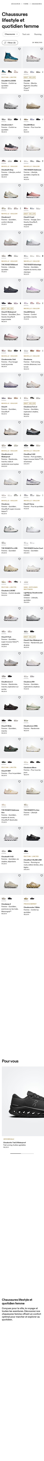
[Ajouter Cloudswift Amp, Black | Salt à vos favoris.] (19, 138)
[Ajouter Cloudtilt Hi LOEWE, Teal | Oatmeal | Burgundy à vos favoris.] (19, 49)
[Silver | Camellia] (10, 119)
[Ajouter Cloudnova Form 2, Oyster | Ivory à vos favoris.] (41, 375)
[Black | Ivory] (32, 397)
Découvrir (15, 4)
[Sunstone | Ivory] (38, 302)
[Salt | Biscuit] (3, 350)
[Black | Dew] (32, 761)
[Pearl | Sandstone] (10, 631)
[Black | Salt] (3, 160)
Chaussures (37, 4)
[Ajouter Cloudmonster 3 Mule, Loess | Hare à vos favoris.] (41, 875)
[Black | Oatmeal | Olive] (10, 71)
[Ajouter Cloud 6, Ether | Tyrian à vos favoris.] (19, 375)
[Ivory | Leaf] (26, 720)
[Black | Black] (16, 119)
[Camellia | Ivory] (32, 302)
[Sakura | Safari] (32, 350)
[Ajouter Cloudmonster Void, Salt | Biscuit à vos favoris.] (19, 327)
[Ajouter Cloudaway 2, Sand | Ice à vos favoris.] (19, 875)
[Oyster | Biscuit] (10, 397)
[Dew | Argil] (3, 255)
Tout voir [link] (26, 34)
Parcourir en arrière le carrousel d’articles (24, 1150)
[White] (26, 581)
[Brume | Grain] (3, 445)
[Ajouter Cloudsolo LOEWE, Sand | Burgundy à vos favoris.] (19, 559)
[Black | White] (10, 255)
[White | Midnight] (16, 255)
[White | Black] (32, 495)
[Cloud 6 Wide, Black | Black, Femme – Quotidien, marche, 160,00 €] (11, 706)
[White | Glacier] (38, 208)
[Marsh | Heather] (32, 71)
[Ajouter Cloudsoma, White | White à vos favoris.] (41, 327)
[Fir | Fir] (3, 761)
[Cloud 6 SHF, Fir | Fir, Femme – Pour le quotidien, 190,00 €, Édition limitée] (11, 747)
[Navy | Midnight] (3, 302)
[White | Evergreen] (3, 542)
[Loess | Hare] (26, 898)
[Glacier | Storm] (32, 208)
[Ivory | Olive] (32, 160)
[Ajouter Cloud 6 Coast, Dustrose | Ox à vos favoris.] (41, 185)
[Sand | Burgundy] (3, 581)
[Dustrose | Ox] (26, 208)
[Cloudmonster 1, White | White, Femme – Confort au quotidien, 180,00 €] (11, 105)
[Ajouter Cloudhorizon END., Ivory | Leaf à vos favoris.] (41, 697)
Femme (25, 4)
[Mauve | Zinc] (16, 302)
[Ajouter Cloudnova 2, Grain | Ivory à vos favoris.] (19, 185)
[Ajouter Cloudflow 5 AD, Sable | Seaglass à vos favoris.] (41, 422)
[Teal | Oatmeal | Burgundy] (3, 71)
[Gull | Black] (26, 850)
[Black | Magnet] (32, 445)
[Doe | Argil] (38, 350)
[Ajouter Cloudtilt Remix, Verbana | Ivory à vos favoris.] (41, 280)
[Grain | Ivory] (3, 208)
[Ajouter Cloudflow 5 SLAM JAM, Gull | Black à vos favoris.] (41, 828)
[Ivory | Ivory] (26, 761)
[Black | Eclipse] (10, 898)
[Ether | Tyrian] (3, 397)
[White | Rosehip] (38, 255)
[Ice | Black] (16, 495)
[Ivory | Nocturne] (26, 495)
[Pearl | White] (16, 720)
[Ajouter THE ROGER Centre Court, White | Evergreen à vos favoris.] (41, 519)
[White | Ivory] (38, 397)
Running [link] (37, 34)
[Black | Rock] (10, 850)
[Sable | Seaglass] (26, 445)
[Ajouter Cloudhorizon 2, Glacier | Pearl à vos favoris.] (19, 653)
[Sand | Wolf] (3, 631)
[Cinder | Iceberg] (38, 71)
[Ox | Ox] (10, 761)
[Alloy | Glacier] (32, 676)
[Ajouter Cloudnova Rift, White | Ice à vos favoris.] (41, 653)
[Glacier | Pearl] (3, 676)
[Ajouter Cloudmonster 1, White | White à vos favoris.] (19, 96)
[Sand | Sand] (16, 397)
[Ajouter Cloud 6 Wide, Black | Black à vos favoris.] (19, 697)
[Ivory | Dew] (3, 495)
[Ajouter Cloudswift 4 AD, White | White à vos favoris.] (19, 828)
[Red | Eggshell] (10, 581)
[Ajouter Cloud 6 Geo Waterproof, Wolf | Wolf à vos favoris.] (41, 608)
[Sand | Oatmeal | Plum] (16, 71)
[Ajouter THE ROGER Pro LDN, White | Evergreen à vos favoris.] (19, 519)
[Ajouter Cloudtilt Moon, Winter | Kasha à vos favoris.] (41, 96)
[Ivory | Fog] (26, 804)
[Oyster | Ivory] (16, 208)
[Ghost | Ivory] (16, 445)
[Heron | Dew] (26, 71)
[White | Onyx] (38, 160)
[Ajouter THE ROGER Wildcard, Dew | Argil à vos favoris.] (19, 232)
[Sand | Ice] (3, 898)
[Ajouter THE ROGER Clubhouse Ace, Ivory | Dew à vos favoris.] (19, 781)
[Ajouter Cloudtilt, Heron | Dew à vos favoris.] (41, 49)
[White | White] (3, 119)
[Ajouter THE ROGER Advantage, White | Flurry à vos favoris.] (41, 232)
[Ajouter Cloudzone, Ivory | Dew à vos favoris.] (19, 472)
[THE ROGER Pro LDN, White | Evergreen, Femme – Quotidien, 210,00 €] (11, 528)
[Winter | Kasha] (26, 119)
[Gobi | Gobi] (10, 302)
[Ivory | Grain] (38, 445)
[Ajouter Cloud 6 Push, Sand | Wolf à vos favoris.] (19, 608)
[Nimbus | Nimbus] (32, 119)
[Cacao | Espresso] (32, 898)
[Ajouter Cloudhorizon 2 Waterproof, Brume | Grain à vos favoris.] (19, 422)
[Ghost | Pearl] (10, 350)
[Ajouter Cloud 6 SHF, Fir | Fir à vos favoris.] (19, 739)
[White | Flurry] (26, 255)
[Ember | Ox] (16, 350)
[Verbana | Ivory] (26, 302)
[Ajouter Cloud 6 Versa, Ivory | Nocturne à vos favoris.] (41, 472)
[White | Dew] (26, 160)
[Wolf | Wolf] (26, 631)
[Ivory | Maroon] (10, 208)
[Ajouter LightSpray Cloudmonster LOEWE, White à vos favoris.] (41, 559)
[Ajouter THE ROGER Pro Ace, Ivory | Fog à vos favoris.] (41, 781)
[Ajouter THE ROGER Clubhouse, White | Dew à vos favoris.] (41, 138)
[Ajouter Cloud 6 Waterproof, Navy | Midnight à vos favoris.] (19, 280)
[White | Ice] (26, 676)
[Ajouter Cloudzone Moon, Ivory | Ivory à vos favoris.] (41, 739)
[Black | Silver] (16, 160)
